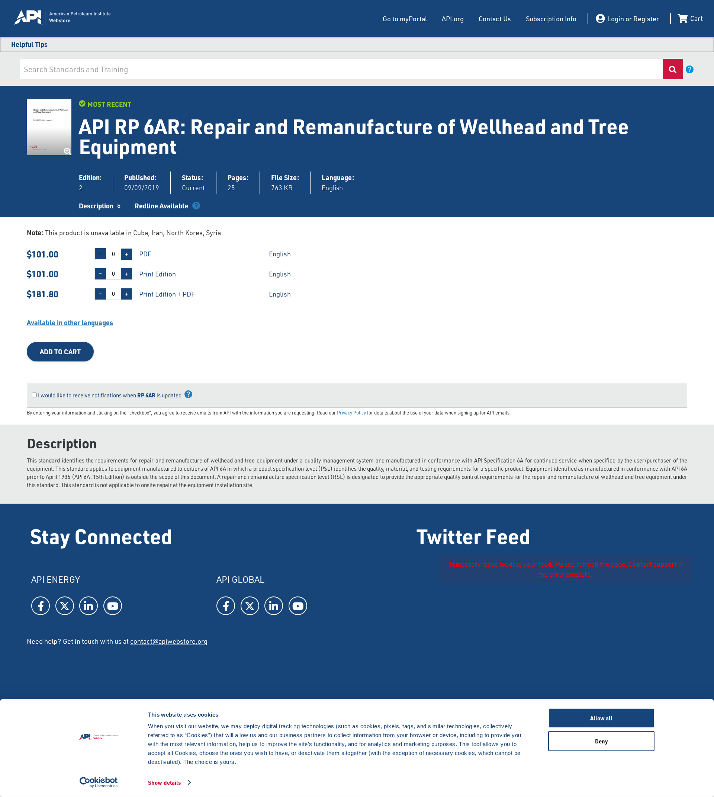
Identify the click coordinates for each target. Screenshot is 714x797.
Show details (164, 782)
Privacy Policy (351, 413)
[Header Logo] (88, 18)
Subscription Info (551, 19)
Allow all (601, 718)
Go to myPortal (405, 19)
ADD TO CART (60, 351)
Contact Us (495, 19)
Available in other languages (70, 323)
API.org (453, 19)
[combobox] (340, 69)
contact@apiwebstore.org (169, 641)
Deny (601, 741)
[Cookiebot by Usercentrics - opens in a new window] (98, 782)
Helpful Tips (29, 44)
